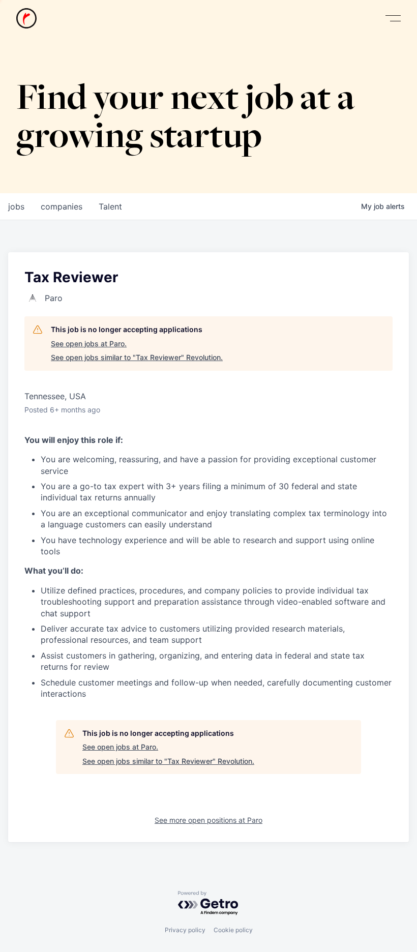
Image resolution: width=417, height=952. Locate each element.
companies (61, 206)
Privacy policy (185, 930)
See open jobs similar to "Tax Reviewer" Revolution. (137, 357)
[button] (393, 18)
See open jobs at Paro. (89, 343)
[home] (26, 18)
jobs (16, 206)
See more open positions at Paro (208, 820)
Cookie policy (233, 930)
